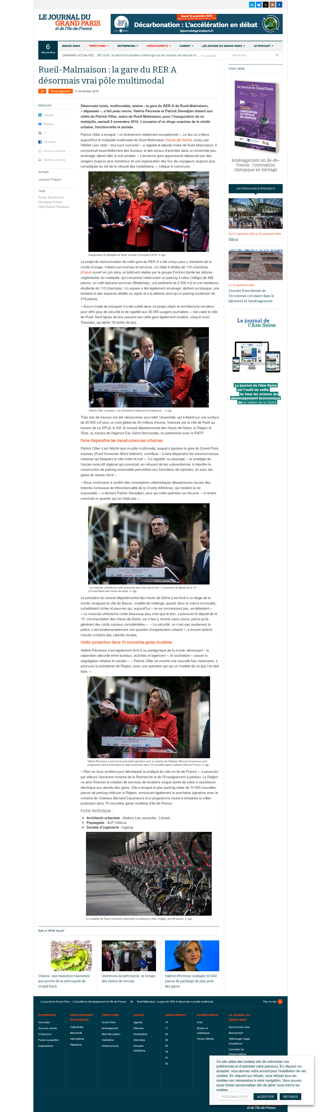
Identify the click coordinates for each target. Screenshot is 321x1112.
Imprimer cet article (54, 159)
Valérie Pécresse (57, 206)
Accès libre (46, 197)
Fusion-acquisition (48, 1040)
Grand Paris (71, 46)
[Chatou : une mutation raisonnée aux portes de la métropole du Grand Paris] (65, 955)
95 (166, 1046)
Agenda (137, 1022)
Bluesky (48, 124)
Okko (86, 272)
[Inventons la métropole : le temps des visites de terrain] (129, 955)
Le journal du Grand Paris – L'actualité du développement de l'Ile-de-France (70, 22)
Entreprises (126, 46)
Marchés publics (111, 1034)
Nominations (140, 1034)
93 (166, 1034)
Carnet (185, 46)
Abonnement (236, 1033)
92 (42, 91)
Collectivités (77, 1027)
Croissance (44, 1034)
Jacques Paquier (49, 179)
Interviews (139, 1040)
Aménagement (60, 91)
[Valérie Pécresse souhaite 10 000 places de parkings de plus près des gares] (192, 955)
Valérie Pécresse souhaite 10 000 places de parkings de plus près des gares (191, 981)
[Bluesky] (259, 5)
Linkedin (48, 115)
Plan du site (269, 1001)
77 (166, 1028)
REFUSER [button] (290, 1096)
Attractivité (76, 1033)
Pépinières (76, 1044)
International (77, 1038)
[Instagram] (272, 5)
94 (166, 1040)
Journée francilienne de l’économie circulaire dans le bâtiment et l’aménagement (251, 296)
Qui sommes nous (239, 1027)
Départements (157, 46)
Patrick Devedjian (51, 199)
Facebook (49, 142)
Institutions (108, 1040)
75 (166, 1022)
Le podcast (262, 46)
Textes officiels (205, 1038)
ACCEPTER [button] (265, 1096)
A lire (200, 1022)
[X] (266, 5)
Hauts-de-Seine (179, 139)
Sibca (233, 239)
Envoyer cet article (54, 151)
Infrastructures (110, 1046)
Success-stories (47, 1028)
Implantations (45, 1046)
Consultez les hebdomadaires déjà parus (237, 1053)
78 (166, 1051)
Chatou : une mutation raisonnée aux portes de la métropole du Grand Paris (64, 981)
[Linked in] (252, 5)
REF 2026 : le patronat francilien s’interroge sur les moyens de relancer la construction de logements (148, 55)
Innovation (44, 1022)
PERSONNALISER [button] (234, 1096)
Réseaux (138, 1028)
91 (166, 1057)
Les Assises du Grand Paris (222, 46)
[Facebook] (279, 5)
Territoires (97, 46)
